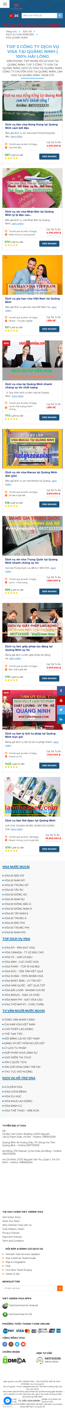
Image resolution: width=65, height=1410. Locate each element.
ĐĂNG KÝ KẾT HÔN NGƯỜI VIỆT (24, 1043)
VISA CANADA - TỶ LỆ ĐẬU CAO (24, 952)
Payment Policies (12, 1236)
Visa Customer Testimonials (21, 1258)
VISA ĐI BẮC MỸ (14, 875)
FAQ (8, 1266)
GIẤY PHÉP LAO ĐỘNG (18, 1029)
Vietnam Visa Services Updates (23, 1254)
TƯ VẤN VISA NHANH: (31, 25)
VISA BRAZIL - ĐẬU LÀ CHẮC (22, 994)
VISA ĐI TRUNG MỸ (16, 885)
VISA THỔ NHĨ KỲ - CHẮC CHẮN (24, 1004)
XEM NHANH (49, 156)
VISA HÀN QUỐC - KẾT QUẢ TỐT (24, 985)
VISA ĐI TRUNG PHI (16, 927)
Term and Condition (13, 1240)
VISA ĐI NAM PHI (15, 932)
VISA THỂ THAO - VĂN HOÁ (21, 1110)
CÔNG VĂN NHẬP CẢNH (19, 1019)
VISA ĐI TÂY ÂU (13, 889)
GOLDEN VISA (13, 1086)
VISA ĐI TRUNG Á (15, 918)
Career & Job (13, 1273)
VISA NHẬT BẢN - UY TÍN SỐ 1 (22, 980)
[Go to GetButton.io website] (8, 1407)
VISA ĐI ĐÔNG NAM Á (18, 908)
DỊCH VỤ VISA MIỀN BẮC (20, 34)
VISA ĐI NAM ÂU (14, 899)
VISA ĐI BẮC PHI (14, 922)
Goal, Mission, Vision (13, 1229)
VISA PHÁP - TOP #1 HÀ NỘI (22, 966)
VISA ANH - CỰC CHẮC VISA (21, 961)
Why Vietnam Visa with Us (17, 1225)
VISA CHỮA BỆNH (15, 1091)
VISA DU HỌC (12, 1096)
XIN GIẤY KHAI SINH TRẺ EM (22, 1066)
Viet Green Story (11, 1217)
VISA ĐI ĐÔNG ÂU (15, 894)
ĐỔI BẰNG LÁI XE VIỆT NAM (22, 1038)
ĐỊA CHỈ (27, 31)
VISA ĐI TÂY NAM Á (16, 913)
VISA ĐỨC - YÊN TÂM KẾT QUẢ (23, 971)
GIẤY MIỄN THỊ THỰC (17, 1057)
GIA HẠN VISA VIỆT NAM (19, 1024)
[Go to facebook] (8, 1401)
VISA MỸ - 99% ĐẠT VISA (19, 947)
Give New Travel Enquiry (19, 1270)
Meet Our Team (11, 1221)
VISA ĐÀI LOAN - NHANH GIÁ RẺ (24, 990)
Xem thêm (16, 136)
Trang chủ (11, 31)
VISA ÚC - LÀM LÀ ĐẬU (18, 957)
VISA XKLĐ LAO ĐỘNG (18, 1101)
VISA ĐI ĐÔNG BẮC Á (17, 904)
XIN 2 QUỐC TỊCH (15, 1062)
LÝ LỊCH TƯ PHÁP (15, 1048)
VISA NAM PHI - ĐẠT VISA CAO (23, 999)
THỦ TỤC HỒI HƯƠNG (18, 1071)
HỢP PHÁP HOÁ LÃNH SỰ (20, 1052)
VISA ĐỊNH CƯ (13, 1105)
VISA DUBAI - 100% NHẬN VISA (23, 976)
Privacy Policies (10, 1233)
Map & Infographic (16, 1262)
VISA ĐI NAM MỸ (14, 880)
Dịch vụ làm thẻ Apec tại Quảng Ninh (30, 820)
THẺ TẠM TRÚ (13, 1033)
